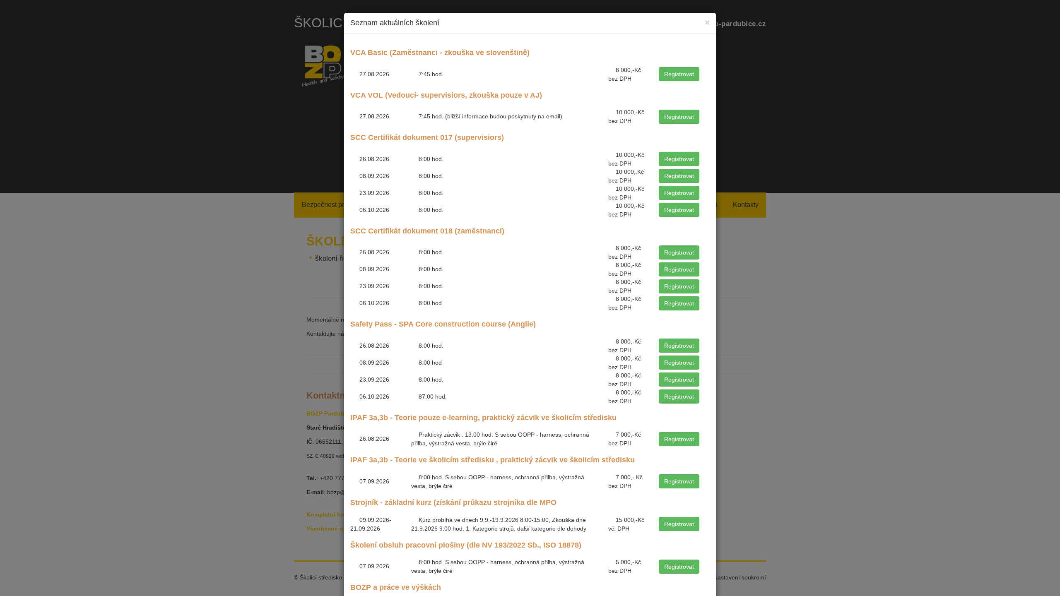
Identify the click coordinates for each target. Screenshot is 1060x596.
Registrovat (679, 74)
